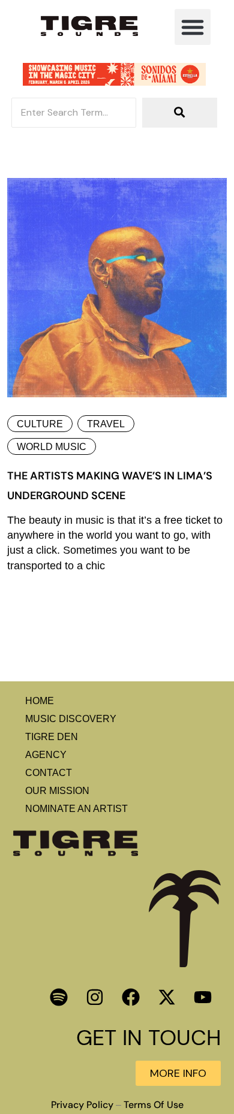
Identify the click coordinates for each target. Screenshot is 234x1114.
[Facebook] (131, 997)
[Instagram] (95, 997)
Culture (40, 424)
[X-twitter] (167, 997)
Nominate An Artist (76, 809)
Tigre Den (51, 737)
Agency (46, 755)
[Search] (179, 113)
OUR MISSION (57, 791)
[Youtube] (203, 997)
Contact (48, 773)
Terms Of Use (154, 1105)
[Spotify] (59, 997)
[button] (193, 27)
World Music (51, 447)
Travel (106, 424)
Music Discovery (70, 719)
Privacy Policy (82, 1105)
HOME (39, 701)
